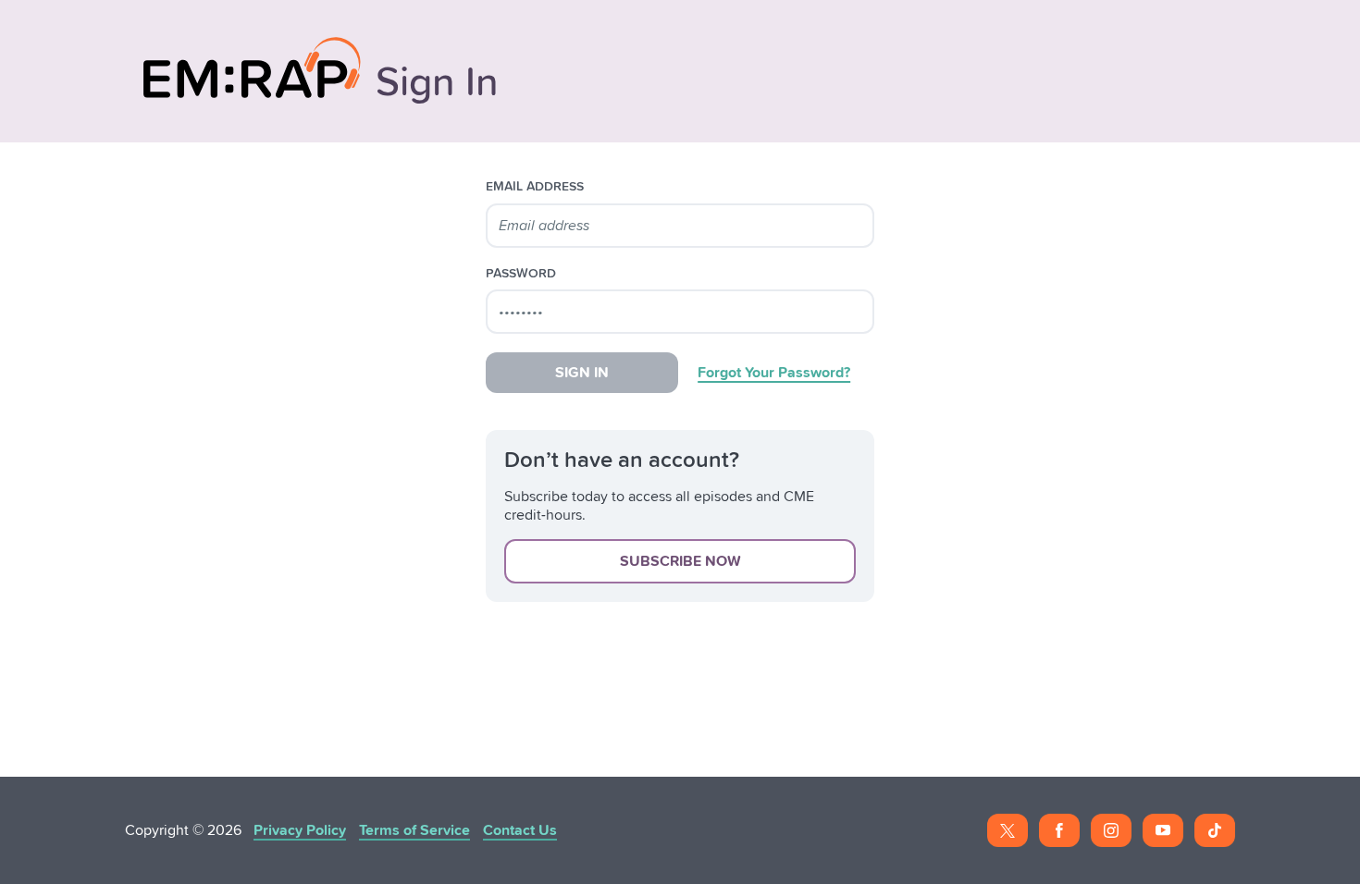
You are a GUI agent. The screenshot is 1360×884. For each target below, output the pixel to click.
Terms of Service (414, 830)
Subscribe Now (680, 561)
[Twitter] (1007, 830)
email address (535, 186)
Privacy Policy (299, 830)
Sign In (582, 372)
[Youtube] (1163, 830)
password (521, 273)
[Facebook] (1059, 830)
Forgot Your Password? (774, 372)
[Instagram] (1111, 830)
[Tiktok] (1214, 830)
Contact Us (520, 830)
